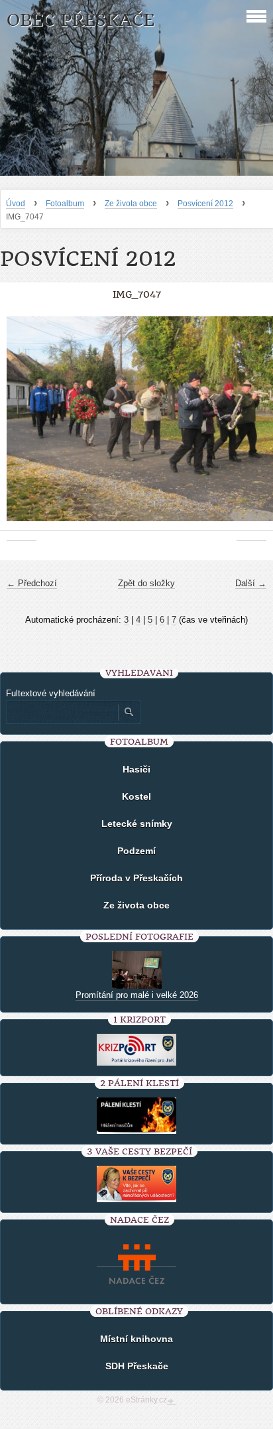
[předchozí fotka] (21, 426)
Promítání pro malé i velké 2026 (137, 995)
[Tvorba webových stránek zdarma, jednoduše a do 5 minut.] (171, 1401)
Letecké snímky (136, 823)
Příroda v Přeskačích (136, 878)
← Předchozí (32, 583)
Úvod (15, 203)
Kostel (136, 796)
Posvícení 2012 (205, 203)
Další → (250, 583)
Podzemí (136, 850)
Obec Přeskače (80, 20)
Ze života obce (131, 203)
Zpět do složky (146, 583)
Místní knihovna (136, 1339)
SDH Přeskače (136, 1366)
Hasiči (136, 769)
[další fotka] (251, 426)
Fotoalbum (65, 203)
